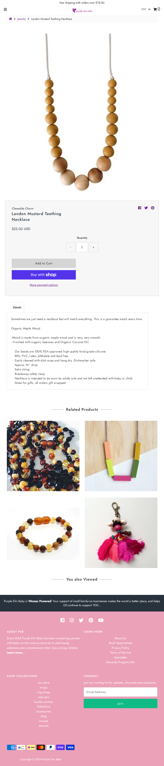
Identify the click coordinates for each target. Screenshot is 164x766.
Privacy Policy (120, 648)
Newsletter (120, 657)
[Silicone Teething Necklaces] (121, 455)
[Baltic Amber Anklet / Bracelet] (43, 531)
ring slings (43, 692)
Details (17, 307)
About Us (120, 638)
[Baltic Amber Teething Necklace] (43, 455)
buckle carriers (43, 702)
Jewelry (22, 19)
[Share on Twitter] (146, 207)
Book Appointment (120, 643)
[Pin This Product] (152, 207)
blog (44, 716)
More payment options (44, 285)
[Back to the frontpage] (11, 19)
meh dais (43, 697)
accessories (43, 711)
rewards (43, 726)
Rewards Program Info (120, 662)
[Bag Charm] (121, 531)
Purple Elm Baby (51, 759)
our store (43, 682)
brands (43, 721)
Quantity (82, 238)
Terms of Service (120, 652)
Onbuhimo (43, 706)
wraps (43, 687)
